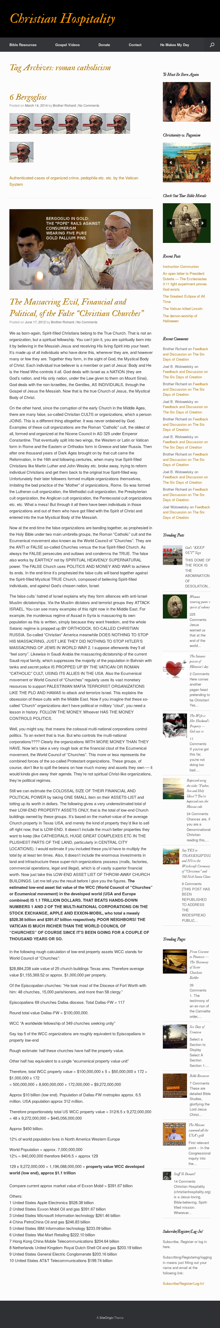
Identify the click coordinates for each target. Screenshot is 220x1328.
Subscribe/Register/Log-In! (183, 1283)
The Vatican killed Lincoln (183, 308)
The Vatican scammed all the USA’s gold (198, 1130)
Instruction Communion (181, 266)
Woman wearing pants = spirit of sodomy (200, 602)
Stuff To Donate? (184, 1174)
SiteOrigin (106, 1317)
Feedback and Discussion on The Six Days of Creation (185, 354)
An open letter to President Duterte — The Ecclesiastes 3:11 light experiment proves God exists (185, 281)
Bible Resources (22, 44)
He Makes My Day (174, 44)
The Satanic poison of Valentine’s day (199, 661)
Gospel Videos (67, 44)
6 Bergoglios (28, 97)
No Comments (88, 105)
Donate (104, 44)
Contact (135, 44)
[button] (212, 45)
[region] (187, 102)
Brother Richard (64, 105)
